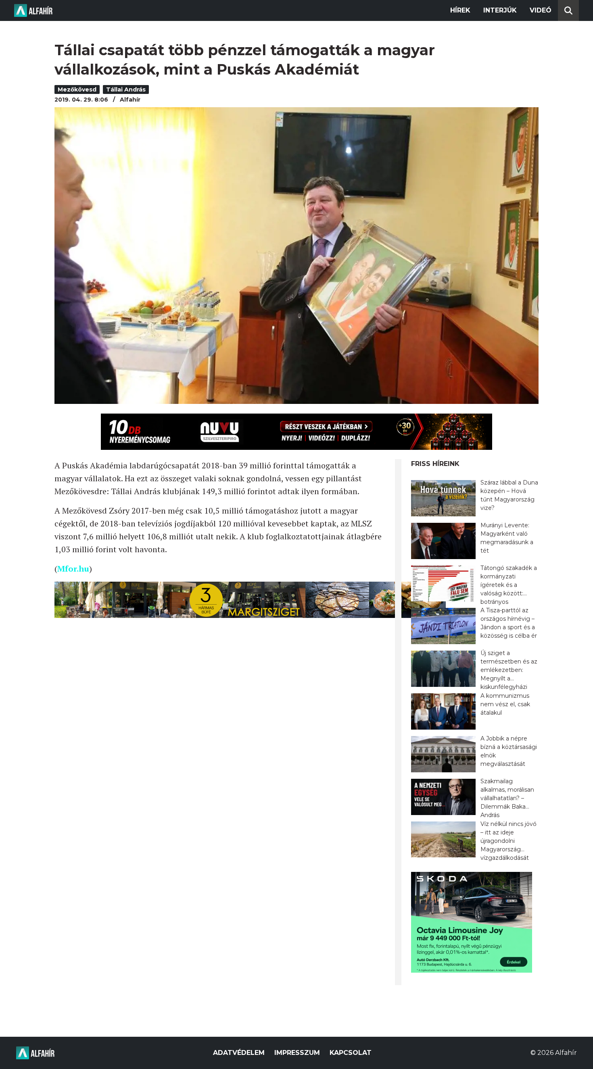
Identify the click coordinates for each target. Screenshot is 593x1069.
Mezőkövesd (77, 89)
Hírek (460, 10)
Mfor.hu (73, 568)
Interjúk (500, 10)
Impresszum (297, 1053)
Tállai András (126, 89)
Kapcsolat (351, 1053)
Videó (540, 10)
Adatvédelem (239, 1053)
